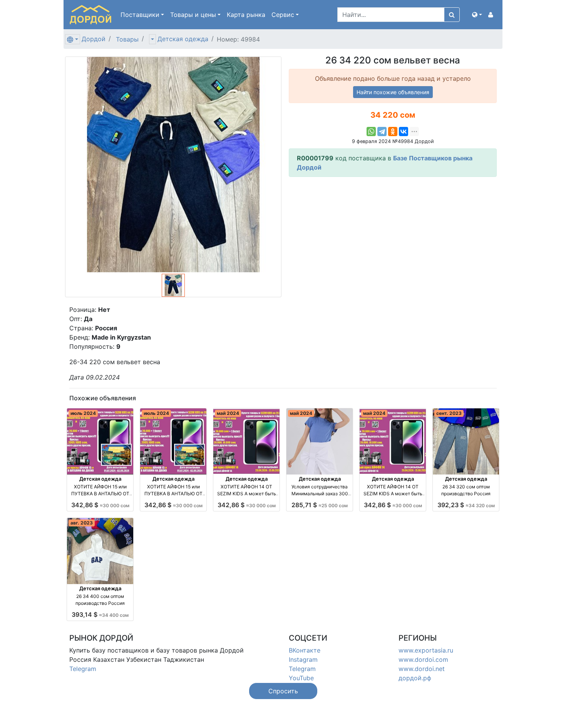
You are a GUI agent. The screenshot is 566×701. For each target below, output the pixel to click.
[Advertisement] (393, 237)
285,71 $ (319, 505)
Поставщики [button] (140, 14)
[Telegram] (382, 131)
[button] (477, 14)
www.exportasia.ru (426, 650)
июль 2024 (83, 413)
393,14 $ (100, 614)
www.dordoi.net (422, 669)
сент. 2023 (449, 413)
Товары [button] (193, 14)
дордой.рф (415, 678)
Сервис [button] (282, 14)
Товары (127, 39)
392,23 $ (466, 505)
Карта (246, 14)
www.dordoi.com (423, 659)
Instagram (303, 659)
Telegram (82, 669)
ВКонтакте (304, 650)
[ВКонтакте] (403, 131)
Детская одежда (182, 39)
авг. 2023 (81, 523)
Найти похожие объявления (393, 92)
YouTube (301, 678)
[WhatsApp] (371, 131)
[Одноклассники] (392, 131)
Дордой (93, 39)
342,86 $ (100, 505)
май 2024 (228, 413)
